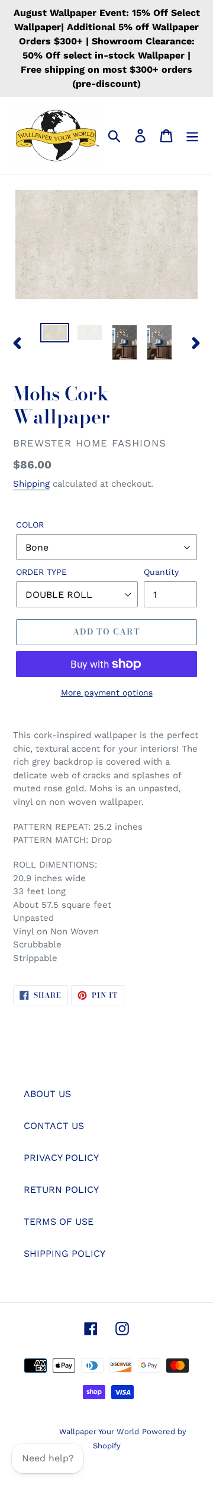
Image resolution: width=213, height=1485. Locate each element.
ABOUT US (47, 1093)
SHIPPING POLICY (64, 1253)
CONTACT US (54, 1125)
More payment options (107, 692)
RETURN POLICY (61, 1189)
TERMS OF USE (58, 1221)
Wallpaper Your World (99, 1431)
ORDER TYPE (41, 572)
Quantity (161, 572)
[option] (54, 336)
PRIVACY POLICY (61, 1157)
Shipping (31, 483)
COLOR (30, 524)
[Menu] (192, 135)
